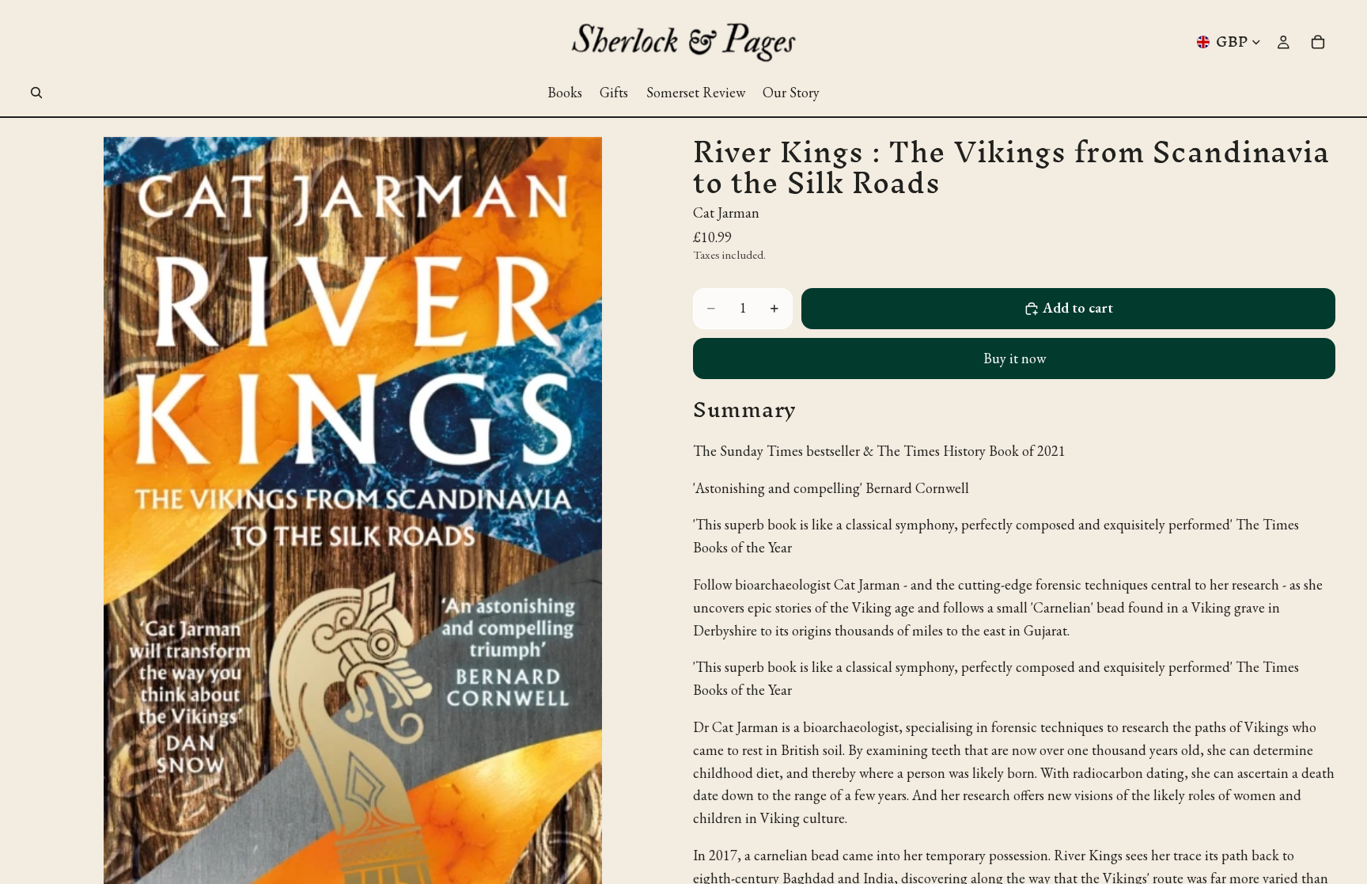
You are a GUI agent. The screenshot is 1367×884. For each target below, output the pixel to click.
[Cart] (1318, 42)
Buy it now (1014, 358)
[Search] (36, 92)
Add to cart (1078, 307)
